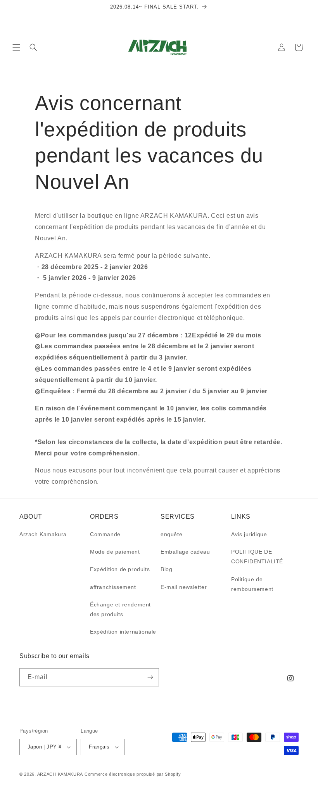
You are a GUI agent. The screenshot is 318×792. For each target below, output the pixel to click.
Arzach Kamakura (43, 534)
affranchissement (113, 587)
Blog (166, 569)
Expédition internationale (123, 632)
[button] (16, 47)
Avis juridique (249, 534)
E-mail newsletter (184, 587)
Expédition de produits (120, 569)
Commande (105, 534)
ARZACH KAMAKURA (60, 774)
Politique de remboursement (252, 584)
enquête (171, 534)
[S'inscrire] (150, 677)
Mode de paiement (115, 552)
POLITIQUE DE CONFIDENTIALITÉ (257, 556)
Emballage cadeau (185, 552)
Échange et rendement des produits (120, 609)
